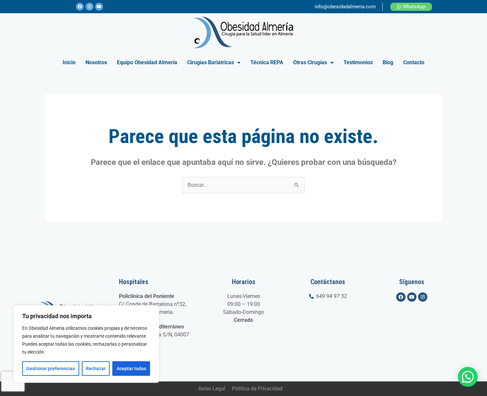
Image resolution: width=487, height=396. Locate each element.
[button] (468, 377)
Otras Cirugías (310, 62)
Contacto (413, 62)
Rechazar (96, 368)
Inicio (69, 62)
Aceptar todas (131, 368)
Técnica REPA (266, 62)
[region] (86, 344)
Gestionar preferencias (50, 368)
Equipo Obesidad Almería (147, 62)
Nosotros (96, 62)
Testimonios (358, 62)
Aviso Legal (211, 388)
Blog (388, 62)
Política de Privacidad (257, 388)
